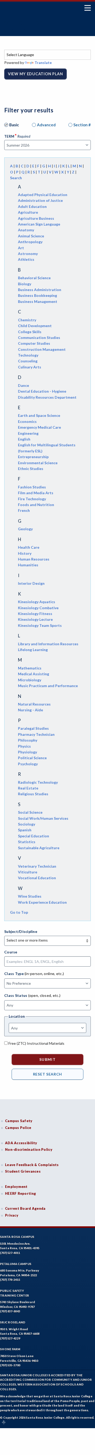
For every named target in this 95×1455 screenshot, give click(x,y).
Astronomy (28, 253)
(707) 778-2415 (10, 1279)
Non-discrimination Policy (28, 1149)
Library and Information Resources (48, 644)
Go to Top (19, 912)
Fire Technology (32, 499)
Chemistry (27, 320)
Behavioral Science (34, 278)
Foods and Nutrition (36, 504)
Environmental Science (38, 463)
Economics (27, 421)
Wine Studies (29, 896)
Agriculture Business (36, 218)
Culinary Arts (29, 367)
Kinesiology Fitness (35, 613)
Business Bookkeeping (37, 295)
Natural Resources (34, 704)
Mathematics (29, 668)
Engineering (28, 433)
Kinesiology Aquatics (36, 601)
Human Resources (33, 559)
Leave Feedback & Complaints (32, 1165)
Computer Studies (34, 343)
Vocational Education (37, 878)
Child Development (35, 325)
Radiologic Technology (38, 782)
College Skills (29, 331)
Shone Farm (10, 1349)
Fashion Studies (32, 487)
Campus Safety (18, 1121)
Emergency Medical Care (39, 427)
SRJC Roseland (13, 1322)
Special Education (33, 836)
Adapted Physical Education (42, 194)
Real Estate (28, 788)
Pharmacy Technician (36, 734)
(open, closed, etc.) (44, 995)
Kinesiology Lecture (35, 619)
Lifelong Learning (33, 649)
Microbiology (29, 680)
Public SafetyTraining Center (14, 1293)
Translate (43, 62)
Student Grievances (23, 1171)
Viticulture (27, 872)
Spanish (24, 830)
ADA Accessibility (21, 1143)
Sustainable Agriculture (38, 848)
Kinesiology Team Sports (40, 625)
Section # (82, 124)
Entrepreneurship (33, 456)
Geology (25, 529)
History (24, 553)
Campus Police (18, 1128)
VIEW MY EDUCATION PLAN (35, 74)
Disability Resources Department (47, 397)
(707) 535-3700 (10, 1365)
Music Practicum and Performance (48, 685)
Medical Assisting (33, 674)
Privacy (11, 1215)
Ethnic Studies (30, 468)
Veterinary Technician (37, 866)
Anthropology (30, 241)
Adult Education (32, 206)
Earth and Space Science (39, 415)
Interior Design (31, 583)
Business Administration (39, 289)
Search (16, 178)
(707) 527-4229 (10, 1338)
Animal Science (31, 236)
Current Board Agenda (25, 1208)
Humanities (28, 565)
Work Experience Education (42, 902)
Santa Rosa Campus (17, 1236)
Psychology (28, 764)
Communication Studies (39, 337)
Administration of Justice (40, 200)
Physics (24, 746)
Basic (14, 124)
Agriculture (28, 212)
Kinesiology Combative (38, 608)
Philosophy (27, 740)
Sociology (26, 824)
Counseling (27, 361)
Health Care (28, 547)
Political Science (32, 758)
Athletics (26, 259)
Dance (23, 385)
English (24, 439)
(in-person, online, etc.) (44, 973)
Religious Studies (33, 794)
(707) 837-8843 (10, 1311)
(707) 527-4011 (10, 1252)
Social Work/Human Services (43, 818)
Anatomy (26, 230)
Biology (24, 284)
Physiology (27, 752)
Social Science (30, 812)
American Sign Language (39, 224)
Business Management (37, 301)
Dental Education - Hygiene (42, 391)
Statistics (26, 841)
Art (21, 248)
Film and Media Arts (35, 493)
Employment (16, 1186)
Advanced (46, 124)
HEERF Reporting (20, 1193)
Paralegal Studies (33, 728)
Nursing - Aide (30, 710)
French (24, 510)
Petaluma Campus (15, 1264)
